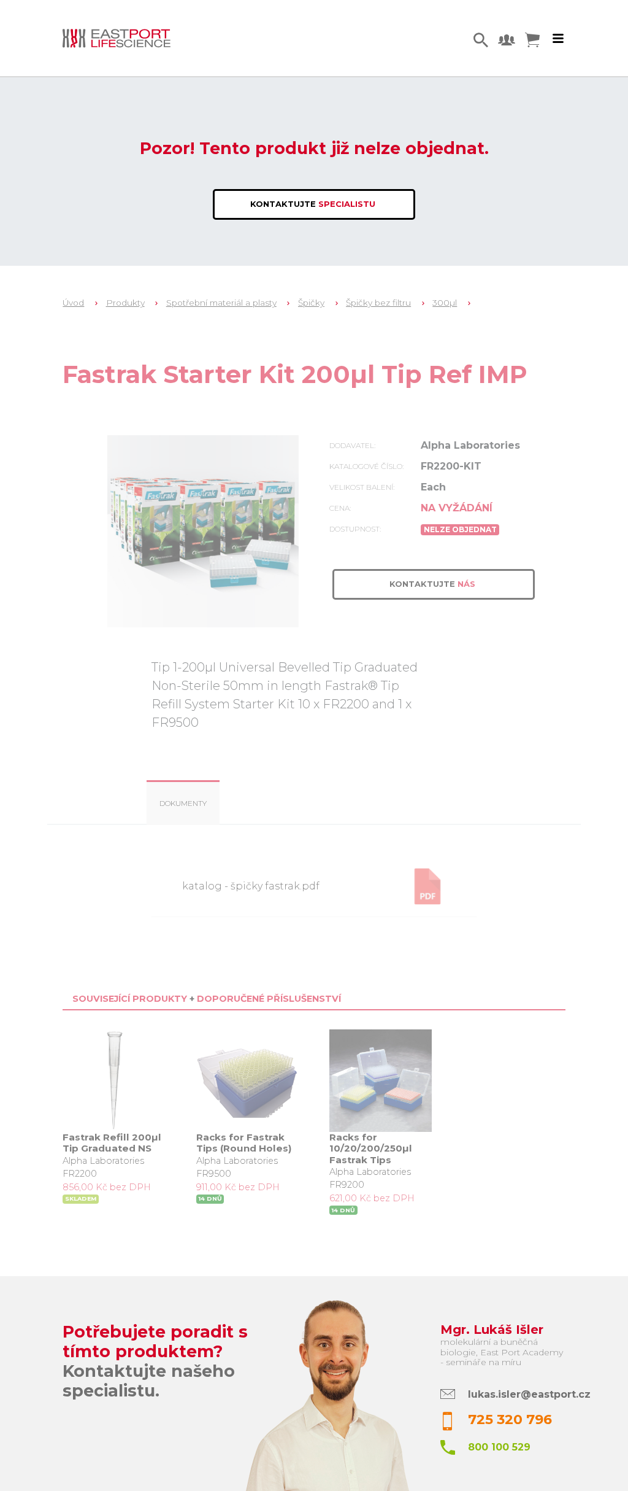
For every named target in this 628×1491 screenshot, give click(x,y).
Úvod (73, 303)
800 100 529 (499, 1447)
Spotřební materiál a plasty (221, 303)
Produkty (125, 303)
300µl (444, 303)
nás (433, 584)
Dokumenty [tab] (183, 803)
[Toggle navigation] (558, 38)
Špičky (311, 303)
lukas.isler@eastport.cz (529, 1394)
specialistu (314, 204)
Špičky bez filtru (378, 303)
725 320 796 (510, 1419)
